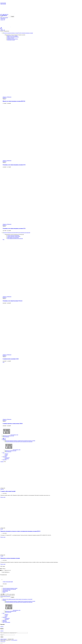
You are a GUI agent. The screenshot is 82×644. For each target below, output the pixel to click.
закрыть (1, 626)
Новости (2, 489)
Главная (1, 461)
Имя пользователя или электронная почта (8, 632)
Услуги (4, 592)
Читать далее (2, 497)
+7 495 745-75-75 (4, 14)
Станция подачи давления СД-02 (11, 358)
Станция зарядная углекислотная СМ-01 (13, 423)
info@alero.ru (4, 15)
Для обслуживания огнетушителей (9, 589)
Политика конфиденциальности (5, 596)
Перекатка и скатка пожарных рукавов (10, 558)
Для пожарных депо (6, 590)
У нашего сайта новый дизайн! (8, 491)
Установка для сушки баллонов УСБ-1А (12, 300)
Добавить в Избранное (7, 96)
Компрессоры (5, 591)
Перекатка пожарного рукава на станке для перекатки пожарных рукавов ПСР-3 (20, 531)
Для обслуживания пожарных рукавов (10, 588)
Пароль (2, 634)
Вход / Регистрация (6, 622)
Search (12, 16)
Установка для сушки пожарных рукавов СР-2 (14, 228)
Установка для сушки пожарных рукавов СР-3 (14, 164)
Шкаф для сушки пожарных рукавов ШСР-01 (14, 101)
